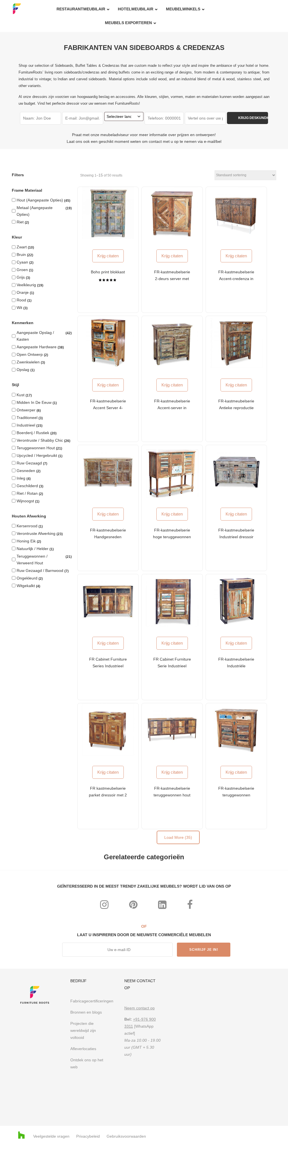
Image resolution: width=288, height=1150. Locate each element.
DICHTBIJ (191, 500)
